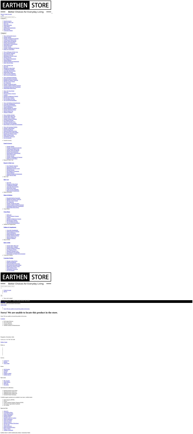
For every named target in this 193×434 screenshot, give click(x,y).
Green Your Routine (8, 413)
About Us (6, 411)
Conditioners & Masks (9, 69)
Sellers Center (4, 342)
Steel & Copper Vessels (9, 81)
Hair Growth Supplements (10, 75)
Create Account (8, 14)
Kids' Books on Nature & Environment (13, 124)
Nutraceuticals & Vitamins (10, 105)
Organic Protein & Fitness (10, 109)
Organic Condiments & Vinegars (11, 48)
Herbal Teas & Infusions (9, 42)
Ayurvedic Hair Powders (9, 71)
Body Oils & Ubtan (8, 63)
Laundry (6, 95)
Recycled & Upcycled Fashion (11, 132)
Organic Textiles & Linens (10, 84)
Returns (5, 362)
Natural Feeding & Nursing (10, 119)
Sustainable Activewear (9, 136)
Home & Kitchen (8, 25)
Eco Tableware (7, 83)
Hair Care (6, 23)
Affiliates (6, 370)
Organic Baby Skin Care (9, 116)
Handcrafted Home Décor (10, 88)
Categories (3, 33)
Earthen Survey (7, 374)
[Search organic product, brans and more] (15, 17)
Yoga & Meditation (8, 107)
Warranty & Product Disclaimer (11, 423)
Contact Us (6, 360)
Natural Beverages (8, 45)
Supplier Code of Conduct (10, 418)
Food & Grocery (8, 21)
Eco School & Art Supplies (10, 123)
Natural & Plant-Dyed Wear (10, 131)
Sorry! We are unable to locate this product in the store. (17, 308)
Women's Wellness (8, 112)
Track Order (3, 305)
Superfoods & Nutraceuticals (10, 44)
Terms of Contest (8, 420)
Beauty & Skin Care (8, 22)
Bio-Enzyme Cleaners (9, 97)
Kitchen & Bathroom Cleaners (11, 96)
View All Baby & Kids (9, 115)
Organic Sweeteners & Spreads (11, 38)
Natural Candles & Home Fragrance (12, 85)
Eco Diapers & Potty (8, 120)
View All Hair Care (8, 65)
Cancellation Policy (8, 412)
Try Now (3, 302)
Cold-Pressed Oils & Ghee (10, 40)
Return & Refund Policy (9, 427)
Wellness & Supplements (9, 27)
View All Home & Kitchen (10, 77)
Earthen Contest (7, 373)
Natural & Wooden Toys (9, 121)
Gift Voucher (7, 369)
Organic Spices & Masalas (10, 41)
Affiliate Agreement (8, 430)
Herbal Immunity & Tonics (10, 108)
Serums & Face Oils (8, 54)
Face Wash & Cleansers (9, 53)
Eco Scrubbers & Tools (9, 99)
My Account (7, 380)
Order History (7, 382)
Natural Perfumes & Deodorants (11, 61)
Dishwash (6, 92)
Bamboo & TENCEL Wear (10, 133)
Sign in (2, 14)
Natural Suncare (7, 57)
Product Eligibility (8, 415)
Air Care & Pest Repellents (10, 100)
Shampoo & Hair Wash (9, 68)
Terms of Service (8, 426)
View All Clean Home (9, 91)
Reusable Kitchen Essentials (10, 78)
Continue (3, 318)
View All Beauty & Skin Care (11, 52)
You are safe (6, 424)
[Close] (5, 302)
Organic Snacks (7, 46)
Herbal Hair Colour (8, 72)
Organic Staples (7, 37)
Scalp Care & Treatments (10, 73)
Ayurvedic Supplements (9, 104)
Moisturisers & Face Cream (10, 56)
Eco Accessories (7, 138)
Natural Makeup (7, 60)
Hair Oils (6, 66)
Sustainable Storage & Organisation (12, 87)
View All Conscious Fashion (10, 127)
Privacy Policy (7, 428)
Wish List (6, 383)
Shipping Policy (7, 416)
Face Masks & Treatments (10, 58)
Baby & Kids (7, 29)
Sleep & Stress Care (8, 111)
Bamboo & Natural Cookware (11, 80)
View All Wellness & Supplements (12, 103)
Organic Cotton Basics (9, 128)
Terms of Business (8, 419)
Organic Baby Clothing (9, 117)
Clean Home (7, 26)
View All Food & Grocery (10, 36)
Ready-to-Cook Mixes (9, 49)
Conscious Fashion (8, 30)
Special (5, 372)
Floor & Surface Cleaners (10, 93)
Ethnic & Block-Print (9, 135)
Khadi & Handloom (8, 129)
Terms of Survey (8, 422)
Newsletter (6, 384)
